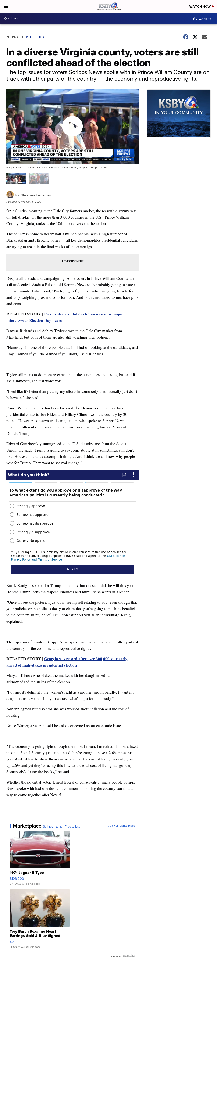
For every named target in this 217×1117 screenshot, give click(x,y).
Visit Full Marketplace (121, 825)
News (12, 37)
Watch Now (200, 6)
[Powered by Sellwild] (129, 955)
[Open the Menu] (6, 6)
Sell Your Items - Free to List (61, 826)
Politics (35, 37)
